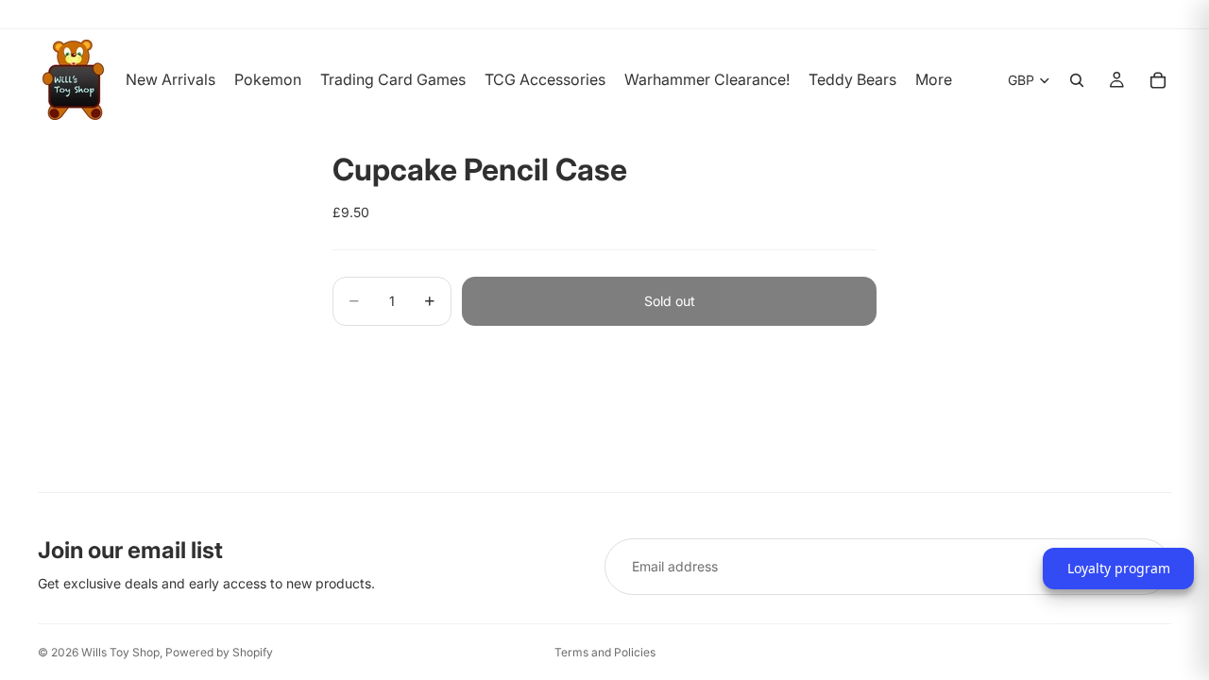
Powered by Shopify (219, 652)
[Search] (1077, 80)
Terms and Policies (605, 652)
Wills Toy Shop (120, 652)
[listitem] (934, 80)
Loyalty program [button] (1118, 568)
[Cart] (1158, 80)
